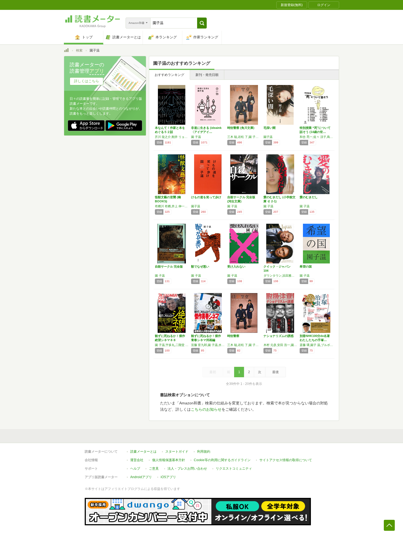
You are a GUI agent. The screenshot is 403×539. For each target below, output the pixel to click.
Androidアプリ (141, 477)
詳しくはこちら (86, 81)
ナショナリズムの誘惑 (278, 335)
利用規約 (203, 451)
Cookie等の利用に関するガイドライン (222, 460)
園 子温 (196, 136)
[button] (202, 23)
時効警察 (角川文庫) (240, 127)
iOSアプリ (168, 477)
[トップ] (66, 51)
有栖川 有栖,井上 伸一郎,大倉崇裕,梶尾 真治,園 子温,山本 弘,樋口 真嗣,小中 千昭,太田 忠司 (171, 206)
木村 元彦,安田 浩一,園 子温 (280, 345)
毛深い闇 (269, 127)
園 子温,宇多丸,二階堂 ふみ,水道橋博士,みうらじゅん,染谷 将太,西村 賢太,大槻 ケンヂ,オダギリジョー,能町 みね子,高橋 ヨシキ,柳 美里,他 (171, 345)
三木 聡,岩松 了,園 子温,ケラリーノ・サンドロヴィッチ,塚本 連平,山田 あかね (244, 345)
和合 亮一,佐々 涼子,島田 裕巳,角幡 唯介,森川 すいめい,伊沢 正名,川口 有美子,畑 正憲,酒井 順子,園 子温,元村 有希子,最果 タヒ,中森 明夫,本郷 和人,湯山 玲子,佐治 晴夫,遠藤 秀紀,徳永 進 (316, 136)
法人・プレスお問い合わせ (187, 468)
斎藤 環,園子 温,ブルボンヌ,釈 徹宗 (316, 345)
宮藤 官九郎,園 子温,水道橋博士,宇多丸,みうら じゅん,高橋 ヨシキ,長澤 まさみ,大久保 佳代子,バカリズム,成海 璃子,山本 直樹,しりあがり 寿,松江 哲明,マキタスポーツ (208, 345)
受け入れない (236, 266)
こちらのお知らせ (206, 409)
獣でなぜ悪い (200, 266)
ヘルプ (135, 468)
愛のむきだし (309, 197)
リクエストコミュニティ (234, 468)
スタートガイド (176, 451)
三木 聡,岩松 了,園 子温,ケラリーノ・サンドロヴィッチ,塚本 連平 (244, 136)
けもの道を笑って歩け (206, 197)
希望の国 (306, 266)
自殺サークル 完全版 (169, 266)
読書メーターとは (143, 451)
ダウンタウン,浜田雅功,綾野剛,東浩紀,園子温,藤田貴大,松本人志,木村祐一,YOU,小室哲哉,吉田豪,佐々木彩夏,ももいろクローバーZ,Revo (280, 275)
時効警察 (233, 335)
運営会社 (136, 460)
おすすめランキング (169, 75)
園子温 (268, 136)
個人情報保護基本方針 (168, 460)
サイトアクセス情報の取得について (285, 460)
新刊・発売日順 (206, 75)
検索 (79, 50)
